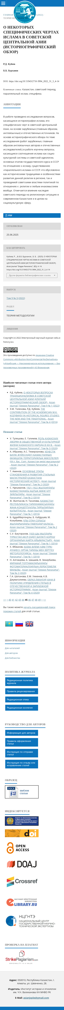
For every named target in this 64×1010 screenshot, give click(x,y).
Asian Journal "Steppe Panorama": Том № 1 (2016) (31, 512)
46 (29, 599)
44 (23, 599)
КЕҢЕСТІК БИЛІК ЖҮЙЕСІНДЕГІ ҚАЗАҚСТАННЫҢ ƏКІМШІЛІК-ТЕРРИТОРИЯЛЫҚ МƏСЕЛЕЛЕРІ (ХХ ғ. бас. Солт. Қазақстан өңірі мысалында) (35, 456)
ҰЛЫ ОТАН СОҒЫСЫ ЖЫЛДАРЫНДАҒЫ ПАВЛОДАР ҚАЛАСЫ (32, 522)
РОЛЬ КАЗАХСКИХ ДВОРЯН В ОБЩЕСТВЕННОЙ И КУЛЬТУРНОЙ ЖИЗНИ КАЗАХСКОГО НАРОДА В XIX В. (35, 442)
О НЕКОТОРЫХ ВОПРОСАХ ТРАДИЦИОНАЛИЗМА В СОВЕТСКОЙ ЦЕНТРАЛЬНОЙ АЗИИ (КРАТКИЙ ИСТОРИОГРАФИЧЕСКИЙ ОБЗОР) (31, 397)
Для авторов (11, 653)
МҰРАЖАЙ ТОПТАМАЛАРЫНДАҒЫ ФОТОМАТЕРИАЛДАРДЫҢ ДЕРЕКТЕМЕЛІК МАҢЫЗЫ (33, 566)
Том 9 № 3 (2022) (34, 15)
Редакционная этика (18, 699)
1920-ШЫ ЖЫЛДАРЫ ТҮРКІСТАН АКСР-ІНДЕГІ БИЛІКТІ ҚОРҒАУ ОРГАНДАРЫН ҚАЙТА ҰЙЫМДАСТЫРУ (32, 537)
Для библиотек (12, 657)
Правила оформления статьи (19, 742)
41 (13, 599)
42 (16, 599)
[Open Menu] (3, 3)
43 (19, 599)
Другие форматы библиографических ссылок (30, 275)
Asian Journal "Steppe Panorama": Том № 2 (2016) (30, 496)
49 (39, 599)
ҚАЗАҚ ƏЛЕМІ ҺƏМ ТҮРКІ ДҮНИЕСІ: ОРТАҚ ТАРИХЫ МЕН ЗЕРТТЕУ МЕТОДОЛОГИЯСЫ (32, 550)
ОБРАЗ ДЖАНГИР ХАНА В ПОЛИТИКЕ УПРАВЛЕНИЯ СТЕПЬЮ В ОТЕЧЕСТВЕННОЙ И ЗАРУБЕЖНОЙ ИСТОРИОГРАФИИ (32, 584)
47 (33, 599)
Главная (8, 15)
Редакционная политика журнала (20, 681)
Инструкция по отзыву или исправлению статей (21, 764)
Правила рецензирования (21, 691)
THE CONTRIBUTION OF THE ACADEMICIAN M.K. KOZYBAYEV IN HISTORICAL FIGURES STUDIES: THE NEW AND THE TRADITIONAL (35, 413)
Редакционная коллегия (20, 707)
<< (4, 599)
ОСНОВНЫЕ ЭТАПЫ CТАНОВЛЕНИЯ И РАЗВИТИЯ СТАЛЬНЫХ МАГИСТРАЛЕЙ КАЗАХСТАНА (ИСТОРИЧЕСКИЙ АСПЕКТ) (32, 476)
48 (36, 599)
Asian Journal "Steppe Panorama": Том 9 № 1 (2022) (35, 404)
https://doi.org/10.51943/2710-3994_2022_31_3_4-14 (34, 81)
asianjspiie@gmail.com (36, 997)
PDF (10, 215)
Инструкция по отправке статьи (20, 753)
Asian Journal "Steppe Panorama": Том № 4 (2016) (34, 420)
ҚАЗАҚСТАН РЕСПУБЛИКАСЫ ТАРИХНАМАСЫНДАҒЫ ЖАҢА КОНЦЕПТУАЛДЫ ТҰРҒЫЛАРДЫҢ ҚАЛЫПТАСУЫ (32, 505)
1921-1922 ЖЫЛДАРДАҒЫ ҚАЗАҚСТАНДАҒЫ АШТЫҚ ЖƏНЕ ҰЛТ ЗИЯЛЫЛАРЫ (32, 491)
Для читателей (12, 648)
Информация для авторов (21, 732)
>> (44, 599)
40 (10, 599)
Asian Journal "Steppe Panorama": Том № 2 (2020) (33, 483)
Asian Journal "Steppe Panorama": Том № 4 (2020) (33, 591)
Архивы (19, 15)
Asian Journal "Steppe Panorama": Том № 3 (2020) (35, 446)
